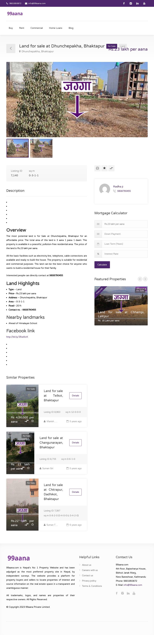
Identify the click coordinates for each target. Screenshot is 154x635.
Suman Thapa (52, 525)
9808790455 (124, 191)
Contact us (87, 575)
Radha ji (118, 186)
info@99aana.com (37, 3)
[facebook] (124, 3)
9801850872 (15, 3)
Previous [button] (15, 103)
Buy (11, 28)
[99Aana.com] (14, 13)
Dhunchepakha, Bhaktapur (38, 51)
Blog (71, 28)
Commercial (37, 28)
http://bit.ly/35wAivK (17, 337)
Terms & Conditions (92, 586)
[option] (77, 99)
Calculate (102, 264)
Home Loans (55, 28)
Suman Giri (47, 468)
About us (86, 565)
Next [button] (139, 103)
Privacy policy (89, 580)
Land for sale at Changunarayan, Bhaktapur (51, 442)
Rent (21, 28)
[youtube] (144, 3)
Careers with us (90, 570)
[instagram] (130, 3)
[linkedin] (137, 3)
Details (75, 395)
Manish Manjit (52, 421)
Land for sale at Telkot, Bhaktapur (53, 395)
